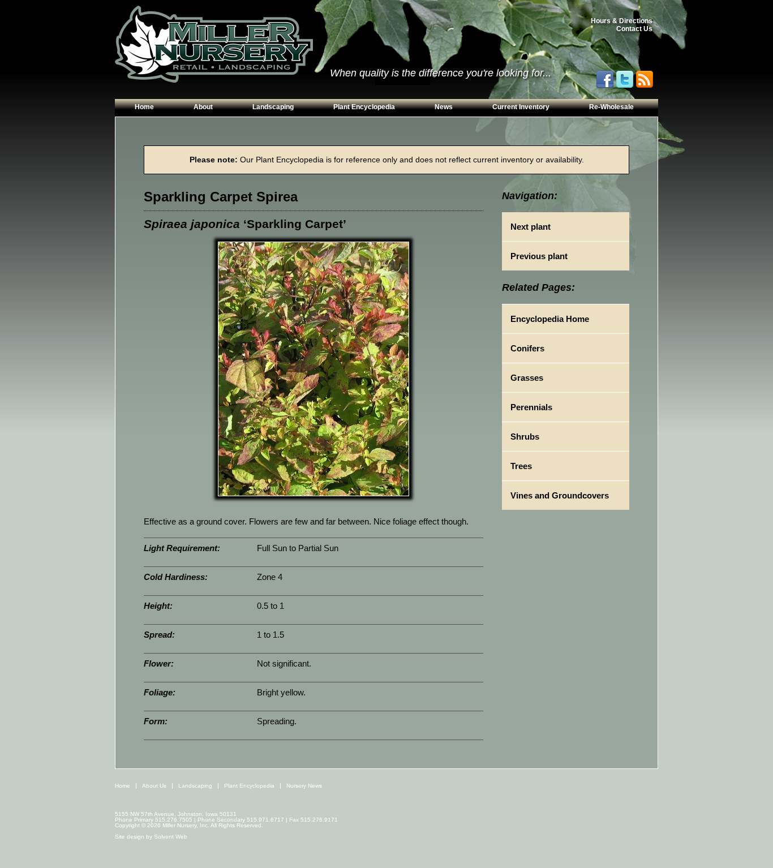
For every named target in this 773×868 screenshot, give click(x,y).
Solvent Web (170, 836)
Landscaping (273, 107)
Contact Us (634, 29)
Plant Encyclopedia (364, 107)
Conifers (527, 348)
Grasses (526, 378)
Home (144, 107)
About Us (154, 786)
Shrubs (524, 436)
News (444, 107)
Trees (521, 466)
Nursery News (304, 786)
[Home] (214, 45)
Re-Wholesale (611, 107)
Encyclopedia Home (549, 319)
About (203, 107)
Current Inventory (520, 107)
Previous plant (539, 256)
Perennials (531, 407)
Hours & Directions (621, 21)
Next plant (530, 226)
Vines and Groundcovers (559, 495)
